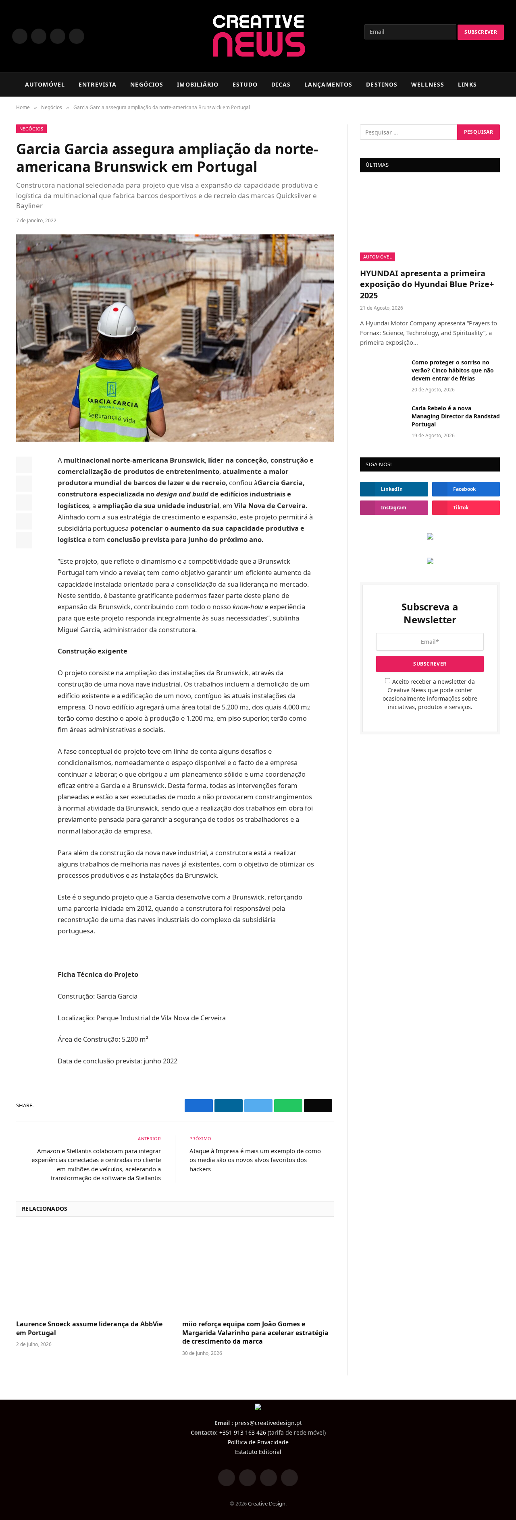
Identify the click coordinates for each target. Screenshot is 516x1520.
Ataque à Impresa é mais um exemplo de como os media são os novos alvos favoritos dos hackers (255, 1160)
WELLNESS (427, 84)
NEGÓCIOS (146, 84)
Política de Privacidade (258, 1442)
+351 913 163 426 (242, 1432)
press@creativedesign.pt (268, 1423)
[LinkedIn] (24, 502)
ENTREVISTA (98, 84)
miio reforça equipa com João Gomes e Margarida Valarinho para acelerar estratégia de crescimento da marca (255, 1333)
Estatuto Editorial (258, 1452)
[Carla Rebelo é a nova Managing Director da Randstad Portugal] (382, 418)
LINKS (467, 84)
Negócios (31, 129)
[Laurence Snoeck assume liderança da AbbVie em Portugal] (92, 1270)
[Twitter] (24, 484)
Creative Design (266, 1503)
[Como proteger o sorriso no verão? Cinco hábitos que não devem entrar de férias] (382, 373)
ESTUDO (245, 84)
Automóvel (377, 257)
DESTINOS (381, 84)
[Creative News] (258, 36)
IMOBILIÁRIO (197, 84)
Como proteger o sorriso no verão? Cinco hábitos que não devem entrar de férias (453, 370)
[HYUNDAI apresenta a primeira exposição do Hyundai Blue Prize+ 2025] (430, 222)
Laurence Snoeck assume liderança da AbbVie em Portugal (89, 1328)
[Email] (24, 540)
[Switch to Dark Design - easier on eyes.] (495, 84)
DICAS (281, 84)
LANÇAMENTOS (328, 84)
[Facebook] (24, 465)
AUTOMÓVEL (45, 84)
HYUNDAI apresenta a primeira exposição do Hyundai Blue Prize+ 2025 (427, 284)
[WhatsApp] (24, 521)
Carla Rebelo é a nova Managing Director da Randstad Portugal (456, 416)
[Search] (507, 85)
